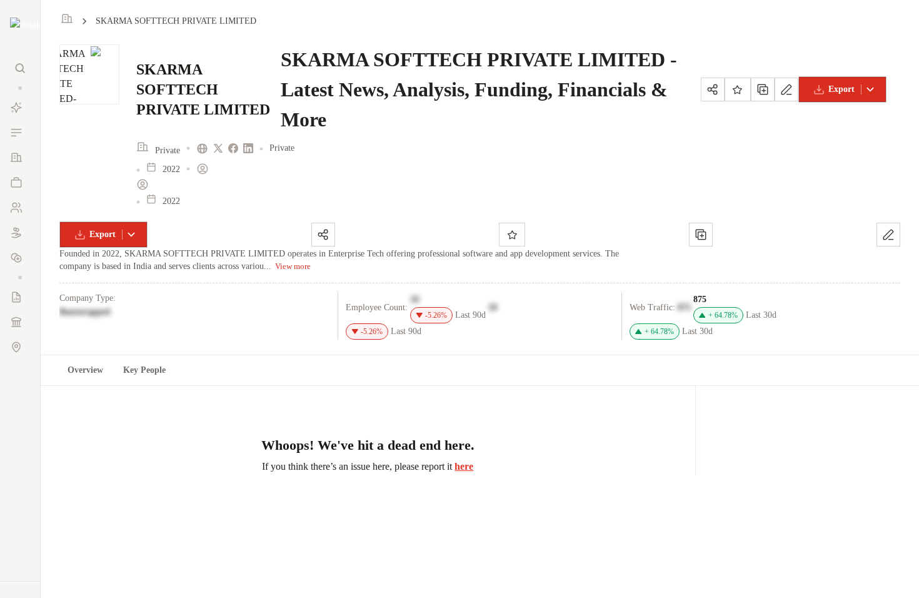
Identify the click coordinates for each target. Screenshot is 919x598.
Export (841, 89)
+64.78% (723, 315)
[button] (20, 88)
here (463, 466)
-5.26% (436, 315)
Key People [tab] (144, 370)
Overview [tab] (85, 370)
